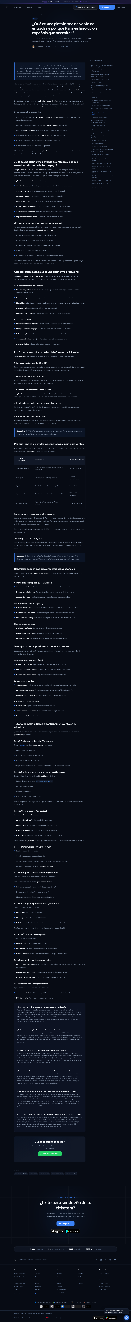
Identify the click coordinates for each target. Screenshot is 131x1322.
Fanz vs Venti (102, 1289)
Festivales (38, 1286)
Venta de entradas (19, 1280)
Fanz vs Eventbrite (104, 1273)
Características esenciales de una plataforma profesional (100, 75)
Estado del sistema (62, 1293)
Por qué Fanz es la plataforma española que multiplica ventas (101, 109)
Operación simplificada (98, 133)
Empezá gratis (64, 1224)
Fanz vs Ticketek (103, 1280)
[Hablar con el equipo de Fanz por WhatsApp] (126, 1317)
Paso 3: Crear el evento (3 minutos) (101, 163)
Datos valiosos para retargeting (100, 130)
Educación (38, 1289)
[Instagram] (110, 1260)
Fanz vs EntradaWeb (105, 1286)
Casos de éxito (61, 1280)
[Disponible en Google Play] (72, 1231)
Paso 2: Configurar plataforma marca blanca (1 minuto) (102, 159)
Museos (37, 1277)
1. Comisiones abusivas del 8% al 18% (101, 90)
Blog (58, 1277)
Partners (80, 1283)
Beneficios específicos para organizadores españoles (98, 121)
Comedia (37, 1280)
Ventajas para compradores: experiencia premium (102, 136)
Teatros (37, 1273)
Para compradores (97, 82)
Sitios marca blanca (19, 1273)
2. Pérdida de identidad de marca (101, 93)
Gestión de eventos (19, 1277)
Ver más (16, 1294)
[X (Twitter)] (106, 1260)
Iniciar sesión (121, 7)
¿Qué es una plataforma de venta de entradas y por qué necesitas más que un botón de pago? (102, 65)
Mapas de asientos (19, 1283)
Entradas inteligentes (98, 143)
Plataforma (23, 1260)
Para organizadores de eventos (100, 79)
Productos (29, 7)
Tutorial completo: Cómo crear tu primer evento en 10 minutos (102, 150)
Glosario (59, 1283)
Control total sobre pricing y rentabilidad (99, 126)
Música (37, 1283)
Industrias (30, 1260)
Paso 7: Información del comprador (101, 180)
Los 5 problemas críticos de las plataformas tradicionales (99, 86)
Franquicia (81, 1280)
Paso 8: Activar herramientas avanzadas (100, 184)
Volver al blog (38, 14)
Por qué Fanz (17, 7)
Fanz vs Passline (103, 1277)
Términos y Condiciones (20, 1313)
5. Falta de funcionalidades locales (101, 105)
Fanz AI (16, 1289)
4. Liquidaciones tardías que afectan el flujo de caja (102, 101)
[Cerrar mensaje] (127, 1310)
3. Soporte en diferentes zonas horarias (100, 96)
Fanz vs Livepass (103, 1283)
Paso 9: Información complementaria (102, 188)
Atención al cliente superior (99, 146)
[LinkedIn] (101, 1260)
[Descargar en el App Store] (57, 1231)
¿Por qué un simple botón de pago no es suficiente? (102, 70)
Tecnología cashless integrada (100, 117)
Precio (39, 7)
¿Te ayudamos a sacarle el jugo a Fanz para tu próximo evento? (114, 1311)
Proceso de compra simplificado (101, 140)
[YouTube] (115, 1260)
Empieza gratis (107, 7)
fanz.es (22, 745)
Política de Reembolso (47, 1313)
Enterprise (59, 1273)
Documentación (61, 1289)
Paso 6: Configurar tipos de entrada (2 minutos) (102, 176)
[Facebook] (96, 1260)
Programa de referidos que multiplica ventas (102, 113)
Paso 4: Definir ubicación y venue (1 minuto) (101, 167)
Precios (45, 1260)
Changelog (60, 1286)
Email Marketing (18, 1286)
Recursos (38, 1260)
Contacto (80, 1277)
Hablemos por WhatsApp (87, 7)
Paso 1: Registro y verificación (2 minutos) (100, 155)
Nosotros (80, 1273)
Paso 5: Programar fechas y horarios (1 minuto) (102, 171)
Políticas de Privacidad (34, 1313)
